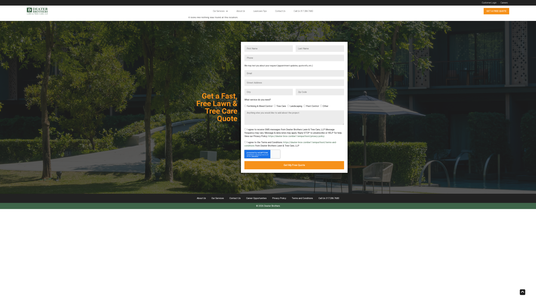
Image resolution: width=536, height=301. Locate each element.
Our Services (219, 11)
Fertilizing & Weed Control (259, 106)
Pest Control (312, 106)
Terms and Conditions (302, 198)
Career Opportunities (256, 198)
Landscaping (296, 106)
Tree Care (281, 106)
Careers (504, 2)
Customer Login (489, 2)
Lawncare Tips (260, 11)
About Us (240, 11)
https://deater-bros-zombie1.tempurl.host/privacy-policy (296, 136)
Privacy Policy (279, 198)
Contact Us (280, 11)
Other (325, 106)
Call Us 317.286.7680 (303, 11)
